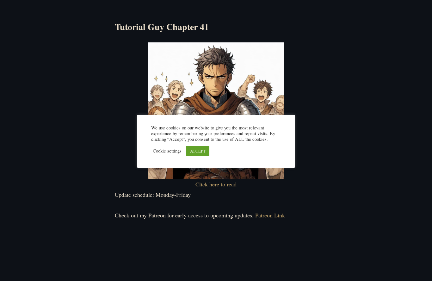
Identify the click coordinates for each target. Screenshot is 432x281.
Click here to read (216, 184)
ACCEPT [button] (198, 151)
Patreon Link (270, 215)
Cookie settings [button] (167, 151)
